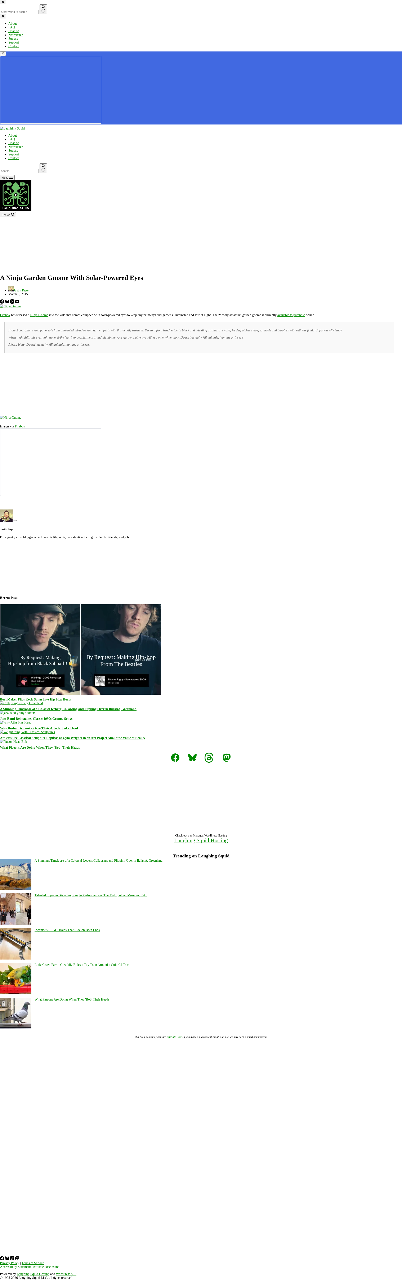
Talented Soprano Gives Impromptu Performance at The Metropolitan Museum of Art (91, 895)
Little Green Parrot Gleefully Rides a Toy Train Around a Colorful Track (82, 964)
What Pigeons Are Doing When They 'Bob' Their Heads (72, 999)
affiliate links (174, 1036)
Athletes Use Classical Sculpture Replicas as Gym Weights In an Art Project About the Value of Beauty (72, 738)
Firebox (5, 315)
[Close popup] (3, 53)
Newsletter (15, 147)
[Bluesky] (7, 302)
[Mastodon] (17, 1259)
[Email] (17, 302)
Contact (13, 158)
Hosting (13, 143)
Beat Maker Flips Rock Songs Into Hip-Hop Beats (35, 699)
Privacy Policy (9, 1263)
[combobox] (19, 171)
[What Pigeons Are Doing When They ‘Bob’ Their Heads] (13, 741)
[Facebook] (2, 302)
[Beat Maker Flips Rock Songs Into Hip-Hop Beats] (80, 693)
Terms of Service (33, 1263)
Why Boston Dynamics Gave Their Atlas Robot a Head (39, 728)
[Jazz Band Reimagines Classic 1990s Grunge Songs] (17, 713)
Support (13, 154)
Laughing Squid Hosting (201, 840)
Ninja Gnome (39, 315)
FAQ (11, 139)
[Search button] (43, 168)
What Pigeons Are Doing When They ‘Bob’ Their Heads (40, 747)
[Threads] (12, 302)
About (12, 135)
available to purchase (291, 315)
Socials (13, 150)
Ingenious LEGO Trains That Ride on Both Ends (67, 930)
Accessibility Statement (15, 1267)
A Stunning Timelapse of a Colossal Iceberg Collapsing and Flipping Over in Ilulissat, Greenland (68, 709)
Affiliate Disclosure (46, 1267)
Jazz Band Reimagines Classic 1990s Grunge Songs (36, 718)
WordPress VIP (66, 1274)
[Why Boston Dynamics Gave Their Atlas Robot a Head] (15, 722)
